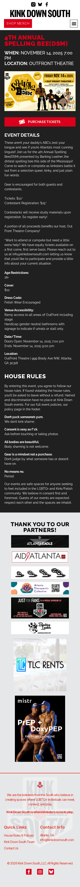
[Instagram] (40, 871)
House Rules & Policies (19, 835)
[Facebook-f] (46, 4)
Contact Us (11, 848)
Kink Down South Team (19, 842)
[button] (74, 23)
